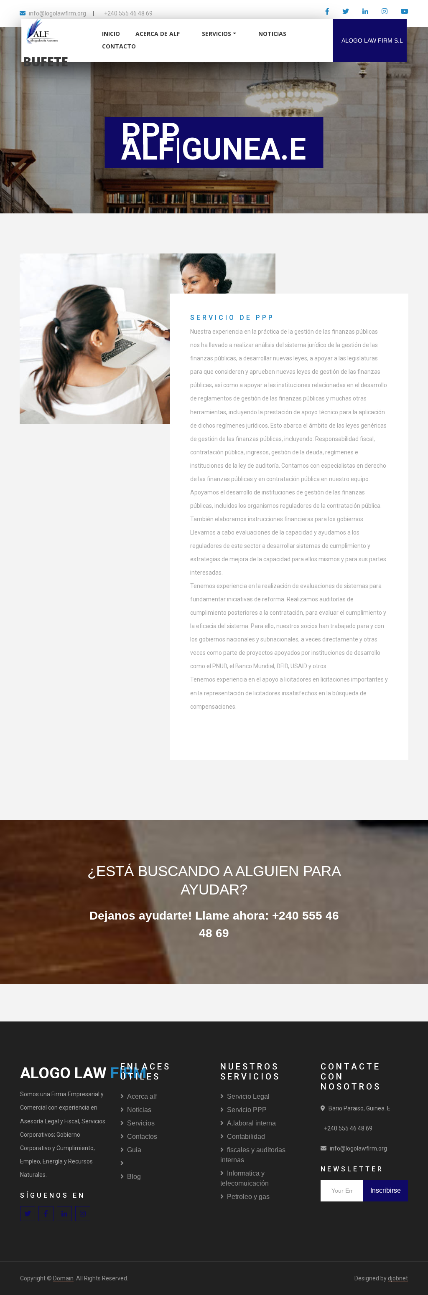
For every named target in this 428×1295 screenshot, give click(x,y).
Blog (134, 1176)
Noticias (139, 1109)
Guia (134, 1149)
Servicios (216, 34)
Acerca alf (142, 1096)
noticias (272, 34)
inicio (111, 34)
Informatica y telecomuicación (244, 1178)
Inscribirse (385, 1190)
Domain (63, 1278)
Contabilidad (246, 1136)
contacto (119, 46)
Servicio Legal (248, 1096)
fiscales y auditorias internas (252, 1154)
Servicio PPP (247, 1109)
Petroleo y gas (248, 1196)
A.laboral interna (251, 1123)
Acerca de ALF (157, 34)
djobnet (398, 1278)
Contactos (142, 1136)
